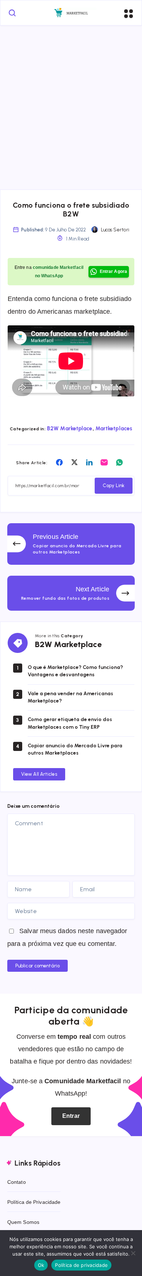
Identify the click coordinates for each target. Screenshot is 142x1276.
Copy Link (114, 485)
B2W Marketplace (69, 428)
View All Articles (39, 774)
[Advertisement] (71, 100)
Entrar (71, 1116)
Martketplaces (113, 428)
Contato (16, 1182)
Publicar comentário (37, 965)
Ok (41, 1265)
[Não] (133, 1253)
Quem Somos (23, 1222)
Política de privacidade (81, 1265)
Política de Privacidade (33, 1202)
